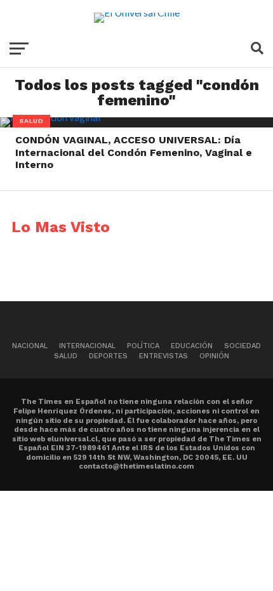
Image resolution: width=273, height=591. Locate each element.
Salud (65, 356)
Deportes (108, 356)
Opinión (214, 356)
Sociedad (242, 346)
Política (143, 346)
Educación (192, 346)
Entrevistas (163, 356)
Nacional (30, 346)
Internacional (87, 346)
